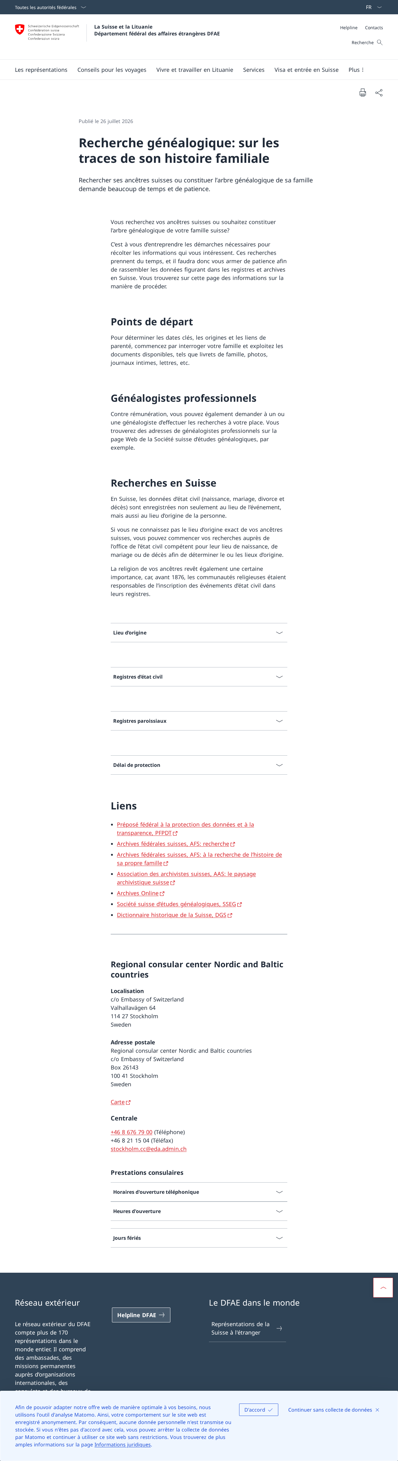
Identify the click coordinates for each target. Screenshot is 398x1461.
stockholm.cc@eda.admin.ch (149, 1148)
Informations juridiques (123, 1444)
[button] (41, 70)
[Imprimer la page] (362, 92)
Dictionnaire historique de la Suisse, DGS (171, 914)
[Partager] (379, 92)
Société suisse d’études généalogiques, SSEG (176, 904)
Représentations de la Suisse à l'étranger (240, 1328)
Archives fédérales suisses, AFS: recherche (173, 843)
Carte (118, 1102)
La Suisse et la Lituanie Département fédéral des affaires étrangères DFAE (157, 30)
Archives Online (138, 893)
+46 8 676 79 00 (131, 1132)
